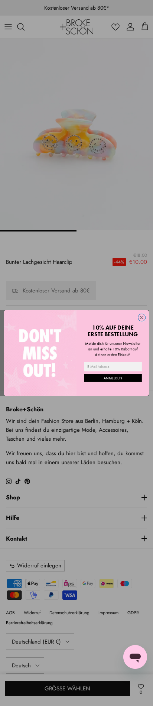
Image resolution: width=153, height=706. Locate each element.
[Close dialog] (142, 317)
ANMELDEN (113, 378)
